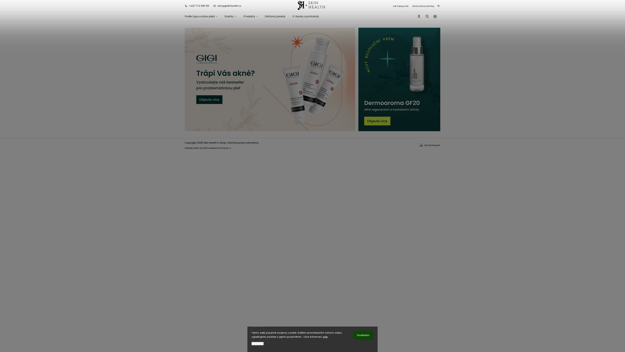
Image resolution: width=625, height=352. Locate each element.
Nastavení (257, 343)
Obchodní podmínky (423, 6)
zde (325, 336)
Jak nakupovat (400, 6)
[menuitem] (203, 16)
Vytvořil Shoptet (432, 145)
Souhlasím (363, 335)
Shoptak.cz (225, 148)
